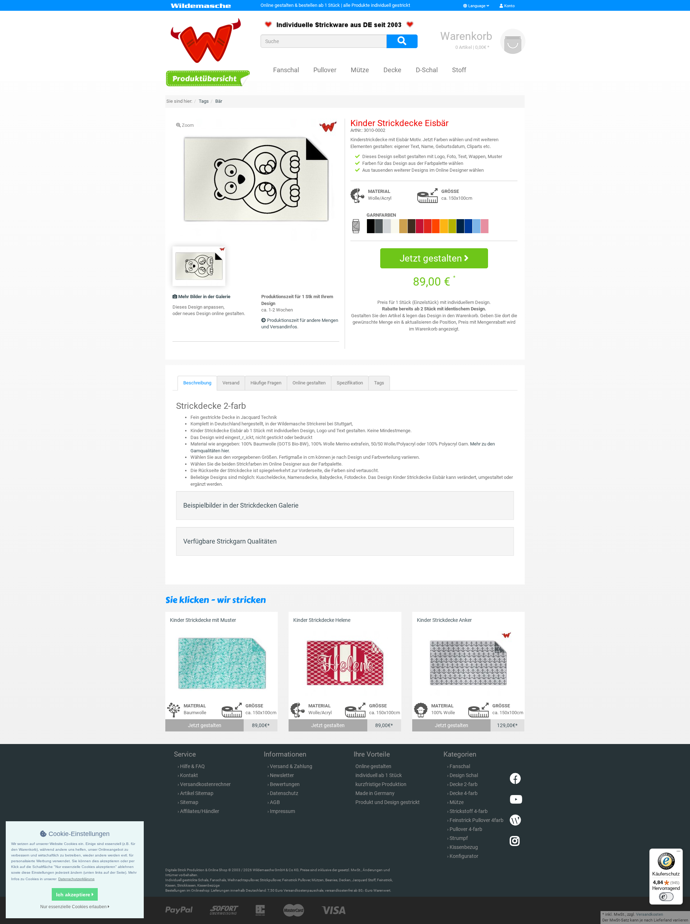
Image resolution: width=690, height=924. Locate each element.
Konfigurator (464, 856)
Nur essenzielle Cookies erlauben (74, 906)
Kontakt (189, 775)
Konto (509, 6)
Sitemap (189, 802)
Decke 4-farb (464, 793)
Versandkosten (649, 914)
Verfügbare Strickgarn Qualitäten (230, 541)
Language (477, 6)
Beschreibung (197, 382)
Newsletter (282, 775)
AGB (275, 802)
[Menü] (678, 853)
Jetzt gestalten (432, 258)
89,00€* (261, 725)
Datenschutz (284, 793)
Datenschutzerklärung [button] (76, 879)
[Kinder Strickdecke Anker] (468, 663)
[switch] (666, 896)
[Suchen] (402, 41)
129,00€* (507, 725)
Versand (230, 382)
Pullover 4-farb (466, 829)
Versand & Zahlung (291, 766)
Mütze (360, 70)
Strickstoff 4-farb (469, 811)
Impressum (282, 811)
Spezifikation (350, 382)
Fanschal (286, 70)
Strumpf (459, 838)
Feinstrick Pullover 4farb (476, 820)
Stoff (459, 70)
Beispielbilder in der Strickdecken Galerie (241, 505)
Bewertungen (285, 784)
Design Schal (464, 775)
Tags (379, 382)
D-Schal (427, 70)
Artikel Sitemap (196, 793)
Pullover (324, 70)
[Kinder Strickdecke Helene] (345, 663)
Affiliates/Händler (199, 811)
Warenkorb (466, 36)
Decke (392, 70)
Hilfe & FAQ (192, 766)
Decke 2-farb (464, 784)
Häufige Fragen (265, 382)
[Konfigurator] (207, 78)
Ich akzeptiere (74, 894)
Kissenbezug (464, 847)
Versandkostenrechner (205, 784)
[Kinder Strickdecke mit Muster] (221, 663)
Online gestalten (309, 382)
